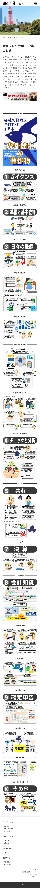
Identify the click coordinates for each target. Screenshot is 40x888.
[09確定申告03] (20, 769)
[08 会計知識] (20, 600)
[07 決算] (20, 558)
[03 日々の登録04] (20, 368)
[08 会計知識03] (20, 674)
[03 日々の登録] (20, 256)
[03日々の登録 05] (20, 413)
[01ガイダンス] (20, 187)
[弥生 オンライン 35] (20, 799)
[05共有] (20, 512)
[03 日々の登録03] (20, 330)
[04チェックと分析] (20, 458)
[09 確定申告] (20, 709)
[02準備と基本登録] (20, 222)
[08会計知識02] (20, 641)
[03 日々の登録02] (20, 294)
